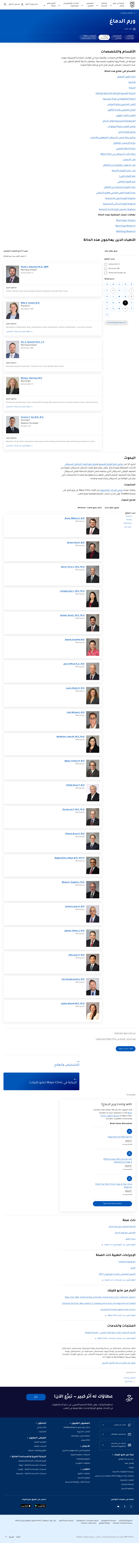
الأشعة (132, 82)
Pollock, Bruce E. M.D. (74, 834)
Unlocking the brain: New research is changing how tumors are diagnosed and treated (99, 1304)
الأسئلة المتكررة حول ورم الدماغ (122, 1227)
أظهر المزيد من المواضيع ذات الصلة (120, 1245)
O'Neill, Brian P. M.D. (75, 785)
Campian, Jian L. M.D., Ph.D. (72, 591)
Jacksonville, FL (114, 264)
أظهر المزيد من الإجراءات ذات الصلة (120, 1280)
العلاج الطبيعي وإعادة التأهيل (122, 110)
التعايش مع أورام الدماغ (125, 1233)
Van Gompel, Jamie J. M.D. (72, 979)
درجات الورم (131, 1239)
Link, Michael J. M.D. (75, 713)
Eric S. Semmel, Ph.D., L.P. (33, 342)
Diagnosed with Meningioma (120, 1137)
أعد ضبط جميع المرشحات (116, 323)
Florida (129, 520)
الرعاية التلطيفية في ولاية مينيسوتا (119, 99)
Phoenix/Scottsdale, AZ (117, 273)
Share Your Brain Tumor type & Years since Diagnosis (113, 1185)
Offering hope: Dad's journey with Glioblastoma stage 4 (117, 1160)
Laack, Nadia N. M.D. (74, 688)
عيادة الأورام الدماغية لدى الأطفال (120, 187)
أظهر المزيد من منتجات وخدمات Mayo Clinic (117, 1339)
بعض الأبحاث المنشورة (111, 490)
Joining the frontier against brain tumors (118, 1310)
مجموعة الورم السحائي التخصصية (119, 204)
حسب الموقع (109, 259)
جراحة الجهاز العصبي (126, 149)
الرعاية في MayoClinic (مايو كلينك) (88, 37)
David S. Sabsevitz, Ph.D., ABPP (34, 267)
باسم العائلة (109, 279)
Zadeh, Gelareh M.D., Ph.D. (72, 1004)
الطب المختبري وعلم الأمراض (121, 104)
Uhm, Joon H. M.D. (76, 955)
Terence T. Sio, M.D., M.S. (32, 417)
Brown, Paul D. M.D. (75, 543)
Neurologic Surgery (126, 220)
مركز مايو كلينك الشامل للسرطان (81, 464)
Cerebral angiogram (127, 1262)
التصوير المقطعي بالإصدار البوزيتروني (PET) (117, 1274)
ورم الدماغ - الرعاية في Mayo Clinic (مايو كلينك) (116, 1039)
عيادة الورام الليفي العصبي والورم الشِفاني (116, 193)
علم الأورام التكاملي (126, 182)
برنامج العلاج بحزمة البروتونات (122, 127)
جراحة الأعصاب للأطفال (124, 143)
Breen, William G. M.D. (74, 519)
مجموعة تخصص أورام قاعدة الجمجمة (117, 209)
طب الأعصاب (129, 160)
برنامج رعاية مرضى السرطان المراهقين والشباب (113, 138)
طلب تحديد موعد (125, 1049)
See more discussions (112, 1204)
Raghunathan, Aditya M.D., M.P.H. (69, 858)
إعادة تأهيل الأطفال (126, 77)
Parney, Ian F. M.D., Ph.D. (73, 810)
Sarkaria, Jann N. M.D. (74, 907)
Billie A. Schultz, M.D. (30, 303)
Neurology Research (125, 226)
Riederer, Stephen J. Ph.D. (72, 882)
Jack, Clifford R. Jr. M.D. (73, 664)
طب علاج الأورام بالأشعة (124, 171)
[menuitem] (129, 37)
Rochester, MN (114, 269)
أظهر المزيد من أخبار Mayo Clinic (122, 1316)
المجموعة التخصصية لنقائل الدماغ (119, 121)
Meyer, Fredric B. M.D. (74, 761)
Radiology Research (126, 231)
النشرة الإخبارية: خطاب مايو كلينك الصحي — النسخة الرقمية (110, 1333)
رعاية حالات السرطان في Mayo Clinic (118, 154)
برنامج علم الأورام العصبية (110, 464)
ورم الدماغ (122, 22)
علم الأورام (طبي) (127, 176)
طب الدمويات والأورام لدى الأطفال (119, 165)
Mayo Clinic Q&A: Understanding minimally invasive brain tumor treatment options (100, 1297)
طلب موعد (128, 29)
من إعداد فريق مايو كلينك (125, 1033)
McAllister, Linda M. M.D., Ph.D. (70, 737)
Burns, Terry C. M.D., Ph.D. (72, 567)
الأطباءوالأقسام (104, 37)
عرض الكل (128, 527)
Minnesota (128, 523)
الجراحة (132, 88)
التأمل (133, 1268)
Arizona (129, 516)
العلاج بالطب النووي (126, 115)
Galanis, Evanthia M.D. (74, 640)
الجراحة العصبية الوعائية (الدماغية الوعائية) (116, 93)
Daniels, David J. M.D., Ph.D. (72, 616)
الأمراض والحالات (126, 13)
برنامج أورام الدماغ (127, 132)
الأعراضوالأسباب (129, 37)
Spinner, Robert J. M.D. (74, 931)
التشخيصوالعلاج (117, 37)
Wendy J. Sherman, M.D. (31, 378)
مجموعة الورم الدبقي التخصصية (120, 198)
